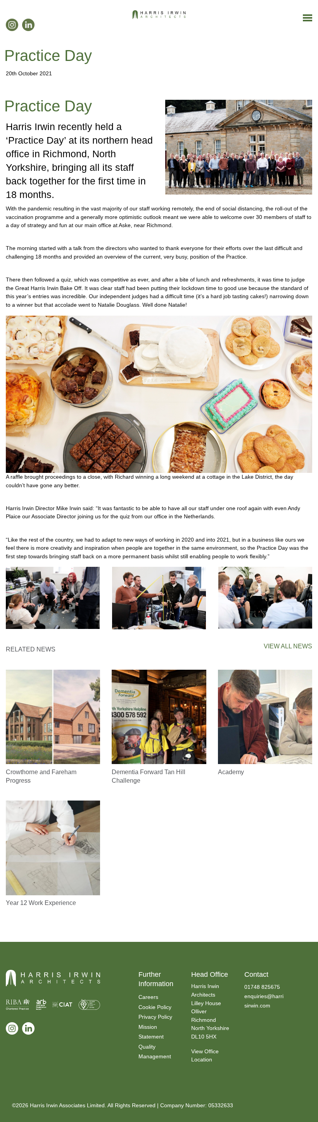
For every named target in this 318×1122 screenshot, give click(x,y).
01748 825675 (262, 987)
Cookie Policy (154, 1007)
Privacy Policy (155, 1017)
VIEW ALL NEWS (288, 646)
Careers (148, 997)
